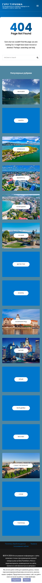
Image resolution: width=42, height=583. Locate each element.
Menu (37, 6)
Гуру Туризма (12, 4)
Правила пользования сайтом (25, 545)
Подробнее (16, 580)
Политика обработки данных (15, 544)
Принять (27, 580)
